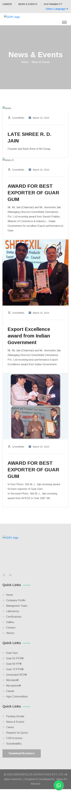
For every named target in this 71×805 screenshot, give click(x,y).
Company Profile (15, 600)
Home (24, 62)
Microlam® (12, 680)
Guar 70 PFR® (15, 669)
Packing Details (15, 716)
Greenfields (18, 118)
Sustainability (14, 743)
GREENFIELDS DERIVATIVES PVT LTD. (38, 774)
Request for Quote (17, 732)
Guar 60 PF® (14, 663)
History (10, 633)
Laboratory (12, 611)
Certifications (13, 616)
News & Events (15, 721)
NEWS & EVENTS (27, 4)
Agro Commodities (17, 696)
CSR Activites (14, 738)
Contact (11, 627)
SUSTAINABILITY (53, 4)
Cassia (10, 691)
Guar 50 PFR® (15, 658)
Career (10, 727)
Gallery (10, 622)
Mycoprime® (13, 685)
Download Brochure (22, 753)
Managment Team (16, 605)
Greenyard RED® (16, 674)
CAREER (7, 4)
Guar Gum (12, 652)
